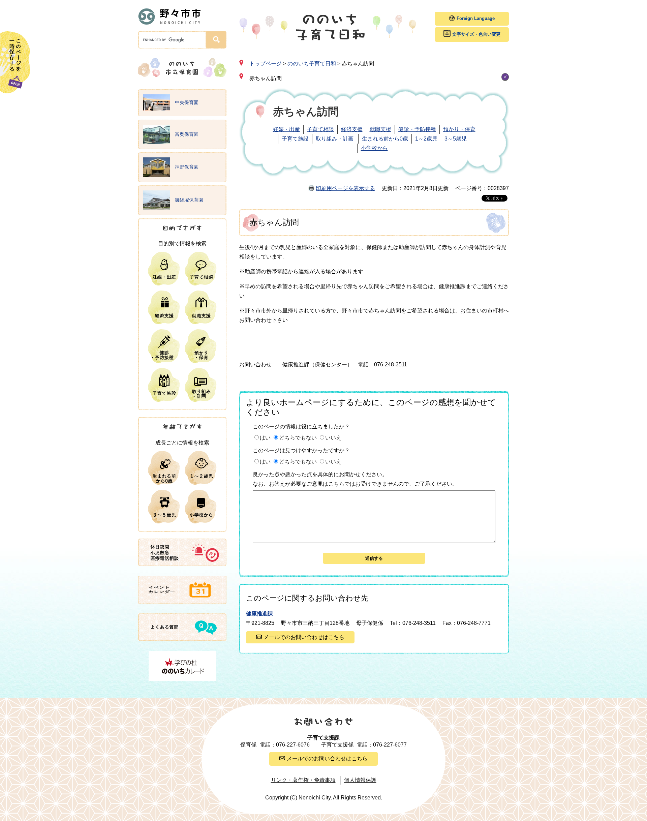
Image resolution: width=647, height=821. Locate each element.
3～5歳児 (455, 139)
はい (265, 437)
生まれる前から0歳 (385, 139)
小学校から (374, 148)
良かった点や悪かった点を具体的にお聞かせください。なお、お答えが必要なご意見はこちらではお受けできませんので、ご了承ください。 (355, 479)
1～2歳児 (426, 139)
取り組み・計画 (334, 139)
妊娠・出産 (286, 129)
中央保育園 (186, 102)
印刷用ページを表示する (345, 188)
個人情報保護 (360, 780)
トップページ (265, 63)
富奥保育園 (186, 133)
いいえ (333, 437)
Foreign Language (476, 18)
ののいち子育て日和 (311, 63)
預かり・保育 (459, 129)
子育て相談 (320, 129)
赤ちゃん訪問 (265, 78)
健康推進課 (259, 613)
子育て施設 (295, 139)
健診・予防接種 (417, 129)
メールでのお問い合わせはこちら (304, 637)
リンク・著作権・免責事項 (303, 780)
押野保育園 (186, 167)
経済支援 (352, 129)
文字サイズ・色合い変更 (476, 34)
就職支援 (380, 129)
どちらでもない (298, 437)
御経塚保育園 (188, 200)
